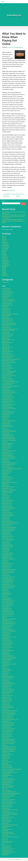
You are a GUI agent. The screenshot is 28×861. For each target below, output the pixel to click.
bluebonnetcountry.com (8, 340)
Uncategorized (10, 190)
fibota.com (4, 789)
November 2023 (5, 262)
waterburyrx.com (6, 652)
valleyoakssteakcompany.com (9, 658)
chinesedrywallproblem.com (8, 623)
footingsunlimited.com (7, 732)
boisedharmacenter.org (7, 491)
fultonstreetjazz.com (7, 365)
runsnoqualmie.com (6, 733)
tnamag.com (5, 674)
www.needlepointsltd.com (8, 739)
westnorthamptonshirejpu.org (9, 362)
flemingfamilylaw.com (7, 829)
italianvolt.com (5, 419)
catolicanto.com (6, 476)
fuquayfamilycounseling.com (9, 834)
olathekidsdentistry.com (8, 436)
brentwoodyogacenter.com (8, 748)
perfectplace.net (6, 481)
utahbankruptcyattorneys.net (9, 409)
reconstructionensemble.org (9, 631)
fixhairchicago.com (6, 661)
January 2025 (4, 244)
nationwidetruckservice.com (9, 637)
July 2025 (4, 236)
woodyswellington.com (7, 783)
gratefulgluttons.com (7, 503)
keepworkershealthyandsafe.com (10, 329)
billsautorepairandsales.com (8, 799)
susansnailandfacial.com (7, 708)
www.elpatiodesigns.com (8, 786)
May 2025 (4, 238)
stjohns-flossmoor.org (7, 626)
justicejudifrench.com (7, 578)
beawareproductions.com (8, 571)
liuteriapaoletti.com (7, 620)
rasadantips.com (6, 308)
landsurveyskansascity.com (8, 729)
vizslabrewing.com (6, 422)
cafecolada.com (6, 511)
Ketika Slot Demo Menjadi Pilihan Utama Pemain (12, 219)
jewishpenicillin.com (6, 466)
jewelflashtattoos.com (7, 335)
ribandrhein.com (6, 473)
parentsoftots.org (6, 688)
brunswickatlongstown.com (8, 586)
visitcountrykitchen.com (8, 604)
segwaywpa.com (6, 680)
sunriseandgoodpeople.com (8, 622)
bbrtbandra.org (5, 338)
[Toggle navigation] (2, 2)
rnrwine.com (5, 831)
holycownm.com (6, 635)
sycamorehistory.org (7, 766)
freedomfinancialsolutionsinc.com (10, 720)
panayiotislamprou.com (7, 355)
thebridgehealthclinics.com (8, 683)
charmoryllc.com (6, 518)
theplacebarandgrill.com (8, 650)
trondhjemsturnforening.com (9, 795)
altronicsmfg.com (6, 311)
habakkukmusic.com (6, 702)
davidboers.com (6, 694)
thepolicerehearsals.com (8, 524)
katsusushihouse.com (7, 556)
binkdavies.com (5, 542)
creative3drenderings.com (8, 689)
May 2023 (4, 271)
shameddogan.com (6, 686)
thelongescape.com (6, 598)
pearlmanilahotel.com (7, 343)
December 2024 (5, 245)
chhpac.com (5, 840)
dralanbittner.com (6, 424)
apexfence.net (5, 855)
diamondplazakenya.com (8, 796)
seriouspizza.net (6, 668)
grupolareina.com (6, 370)
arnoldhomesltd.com (7, 400)
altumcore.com (5, 671)
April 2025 (4, 239)
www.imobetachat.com (7, 695)
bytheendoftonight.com (8, 500)
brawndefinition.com (7, 538)
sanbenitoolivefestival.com (8, 508)
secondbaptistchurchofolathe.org (10, 837)
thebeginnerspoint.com (7, 514)
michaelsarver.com (6, 452)
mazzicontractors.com (7, 778)
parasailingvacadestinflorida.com (10, 814)
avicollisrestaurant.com (7, 647)
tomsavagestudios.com (7, 467)
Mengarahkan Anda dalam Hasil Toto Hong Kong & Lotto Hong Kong (13, 217)
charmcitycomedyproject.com (9, 569)
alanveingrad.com (6, 607)
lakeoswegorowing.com (7, 832)
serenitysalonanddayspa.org (8, 300)
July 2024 (4, 251)
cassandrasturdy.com (7, 506)
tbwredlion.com (6, 798)
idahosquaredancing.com (8, 413)
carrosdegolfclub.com (7, 385)
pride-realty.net (6, 816)
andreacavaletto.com (7, 488)
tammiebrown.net (6, 595)
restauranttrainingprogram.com (9, 463)
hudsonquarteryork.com (7, 787)
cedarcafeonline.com (7, 302)
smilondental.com (6, 446)
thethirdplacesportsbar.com (8, 780)
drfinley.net (4, 828)
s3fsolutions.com (6, 389)
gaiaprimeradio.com (6, 593)
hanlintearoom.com (6, 820)
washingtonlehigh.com (7, 754)
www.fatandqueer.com (7, 726)
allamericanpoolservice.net (8, 464)
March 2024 (4, 256)
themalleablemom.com (7, 581)
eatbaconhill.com (6, 312)
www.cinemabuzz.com (7, 762)
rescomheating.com (6, 846)
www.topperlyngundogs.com (9, 714)
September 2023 (5, 265)
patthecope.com (6, 665)
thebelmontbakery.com (7, 320)
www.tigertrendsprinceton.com (9, 711)
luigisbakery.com (6, 756)
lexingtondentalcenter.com (8, 458)
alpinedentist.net (6, 350)
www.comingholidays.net (8, 515)
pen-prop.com (5, 709)
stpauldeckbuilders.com (7, 730)
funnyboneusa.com (6, 628)
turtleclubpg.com (6, 638)
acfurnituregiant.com (7, 303)
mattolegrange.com (7, 599)
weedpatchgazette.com (8, 427)
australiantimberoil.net (7, 379)
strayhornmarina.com (7, 535)
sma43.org (4, 745)
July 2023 (4, 268)
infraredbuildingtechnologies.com (10, 382)
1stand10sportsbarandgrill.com (9, 440)
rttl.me (3, 844)
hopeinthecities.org (6, 502)
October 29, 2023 (11, 47)
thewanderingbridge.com (8, 580)
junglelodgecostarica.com (8, 601)
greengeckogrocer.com (7, 454)
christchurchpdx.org (6, 544)
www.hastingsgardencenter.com (9, 772)
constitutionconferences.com (9, 664)
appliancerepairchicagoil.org (9, 325)
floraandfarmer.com (6, 388)
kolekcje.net (5, 475)
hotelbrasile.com (6, 364)
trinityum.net (5, 777)
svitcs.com (4, 667)
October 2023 (5, 263)
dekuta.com (5, 760)
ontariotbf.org (5, 326)
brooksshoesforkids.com (8, 676)
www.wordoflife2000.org (8, 412)
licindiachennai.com (6, 294)
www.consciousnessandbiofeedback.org (11, 769)
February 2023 (5, 275)
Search (3, 201)
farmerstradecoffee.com (8, 691)
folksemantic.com (6, 416)
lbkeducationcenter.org (7, 478)
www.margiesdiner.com (7, 736)
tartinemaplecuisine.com (8, 587)
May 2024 (4, 254)
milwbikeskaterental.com (8, 613)
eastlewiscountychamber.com (9, 527)
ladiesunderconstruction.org (8, 376)
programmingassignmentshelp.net (10, 314)
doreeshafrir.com (6, 568)
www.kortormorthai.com (8, 724)
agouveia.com (5, 835)
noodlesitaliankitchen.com (8, 331)
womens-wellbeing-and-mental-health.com (12, 469)
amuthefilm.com (6, 548)
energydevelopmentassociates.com (10, 386)
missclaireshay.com (6, 288)
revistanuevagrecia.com (7, 563)
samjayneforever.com (7, 805)
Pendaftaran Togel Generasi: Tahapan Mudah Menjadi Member (13, 221)
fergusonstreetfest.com (7, 804)
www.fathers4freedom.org (8, 712)
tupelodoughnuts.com (7, 434)
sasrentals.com (5, 449)
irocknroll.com (5, 410)
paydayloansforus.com (7, 318)
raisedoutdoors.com (7, 406)
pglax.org (4, 617)
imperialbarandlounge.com (8, 404)
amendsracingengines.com (8, 723)
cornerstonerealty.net (7, 768)
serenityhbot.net (6, 705)
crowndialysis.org (6, 461)
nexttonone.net (6, 703)
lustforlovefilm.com (6, 550)
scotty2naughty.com (7, 566)
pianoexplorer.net (6, 774)
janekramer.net (5, 589)
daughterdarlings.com (7, 296)
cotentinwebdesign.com (8, 373)
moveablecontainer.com (8, 368)
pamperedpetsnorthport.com (9, 431)
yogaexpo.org (5, 485)
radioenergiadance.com (7, 352)
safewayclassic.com (6, 321)
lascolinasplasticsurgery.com (8, 742)
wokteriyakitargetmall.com (8, 457)
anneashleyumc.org (6, 727)
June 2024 (4, 253)
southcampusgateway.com (8, 356)
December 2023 (5, 260)
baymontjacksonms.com (7, 614)
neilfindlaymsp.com (6, 646)
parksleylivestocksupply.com (9, 490)
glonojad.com (5, 562)
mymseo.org (5, 838)
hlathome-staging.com (7, 455)
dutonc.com (5, 596)
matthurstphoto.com (7, 807)
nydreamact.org (6, 332)
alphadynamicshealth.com (8, 817)
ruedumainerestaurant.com (8, 559)
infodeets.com (5, 297)
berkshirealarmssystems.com (8, 421)
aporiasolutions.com (7, 679)
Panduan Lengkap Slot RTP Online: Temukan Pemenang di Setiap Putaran (13, 212)
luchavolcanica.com (6, 634)
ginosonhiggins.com (6, 608)
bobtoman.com (5, 346)
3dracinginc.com (6, 520)
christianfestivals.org (7, 602)
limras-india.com (6, 290)
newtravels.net (5, 317)
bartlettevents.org (6, 367)
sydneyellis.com (5, 460)
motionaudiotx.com (7, 843)
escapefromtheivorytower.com (9, 392)
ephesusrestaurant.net (7, 781)
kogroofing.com (6, 349)
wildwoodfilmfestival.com (8, 361)
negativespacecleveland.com (9, 619)
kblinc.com (4, 428)
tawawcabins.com (6, 415)
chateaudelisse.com (6, 358)
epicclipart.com (5, 341)
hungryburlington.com (7, 584)
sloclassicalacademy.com (8, 530)
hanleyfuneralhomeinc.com (8, 437)
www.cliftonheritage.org (8, 744)
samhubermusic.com (6, 853)
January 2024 (5, 259)
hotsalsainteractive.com (7, 299)
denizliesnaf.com (6, 662)
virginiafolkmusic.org (7, 470)
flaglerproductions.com (7, 536)
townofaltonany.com (7, 616)
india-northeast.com (7, 395)
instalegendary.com (6, 328)
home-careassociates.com (8, 487)
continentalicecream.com (8, 539)
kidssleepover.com (6, 315)
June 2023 (4, 269)
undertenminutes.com (7, 305)
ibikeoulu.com (5, 574)
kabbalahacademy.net (7, 445)
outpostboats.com (6, 499)
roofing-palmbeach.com (7, 397)
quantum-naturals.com (7, 801)
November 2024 (5, 247)
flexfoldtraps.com (6, 721)
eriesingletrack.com (6, 430)
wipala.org (4, 494)
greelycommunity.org (7, 557)
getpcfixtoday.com (6, 337)
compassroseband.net (7, 670)
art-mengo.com (5, 592)
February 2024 (5, 257)
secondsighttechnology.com (9, 451)
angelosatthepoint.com (7, 655)
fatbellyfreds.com (6, 784)
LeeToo (18, 859)
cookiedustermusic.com (7, 629)
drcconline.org (5, 649)
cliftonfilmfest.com (6, 403)
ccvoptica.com (5, 753)
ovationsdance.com (6, 472)
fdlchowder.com (6, 738)
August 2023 (4, 266)
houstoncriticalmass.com (8, 521)
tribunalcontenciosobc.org (8, 529)
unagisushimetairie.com (7, 334)
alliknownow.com (6, 526)
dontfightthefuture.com (8, 398)
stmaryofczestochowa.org (8, 577)
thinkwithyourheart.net (7, 407)
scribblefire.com (6, 484)
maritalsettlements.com (7, 611)
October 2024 (5, 248)
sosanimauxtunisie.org (7, 347)
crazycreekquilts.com (7, 541)
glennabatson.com (6, 533)
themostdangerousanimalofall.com (10, 523)
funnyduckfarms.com (7, 822)
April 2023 (4, 272)
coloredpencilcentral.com (8, 401)
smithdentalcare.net (7, 850)
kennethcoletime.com (7, 583)
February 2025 (5, 242)
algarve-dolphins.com (7, 605)
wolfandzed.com (6, 759)
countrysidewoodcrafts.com (9, 323)
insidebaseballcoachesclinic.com (9, 810)
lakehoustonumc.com (7, 700)
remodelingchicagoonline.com (9, 747)
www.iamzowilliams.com (8, 771)
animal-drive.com (6, 673)
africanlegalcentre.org (7, 554)
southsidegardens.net (7, 775)
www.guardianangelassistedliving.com (11, 793)
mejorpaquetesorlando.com (8, 439)
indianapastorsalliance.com (8, 656)
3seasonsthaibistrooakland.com (9, 482)
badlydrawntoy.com (7, 698)
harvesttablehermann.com (8, 383)
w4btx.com (4, 442)
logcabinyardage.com (7, 692)
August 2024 (4, 250)
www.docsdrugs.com (7, 735)
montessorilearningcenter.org (9, 802)
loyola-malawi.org (6, 496)
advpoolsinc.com (6, 653)
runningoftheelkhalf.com (8, 715)
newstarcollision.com (7, 448)
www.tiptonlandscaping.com (9, 750)
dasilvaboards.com (6, 532)
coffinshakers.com (6, 575)
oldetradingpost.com (7, 374)
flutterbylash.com (6, 819)
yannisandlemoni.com (7, 425)
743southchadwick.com (7, 394)
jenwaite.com (5, 823)
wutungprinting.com (7, 610)
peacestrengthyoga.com (8, 718)
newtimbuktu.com (6, 309)
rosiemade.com (5, 433)
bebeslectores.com (6, 377)
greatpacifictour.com (7, 640)
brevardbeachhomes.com (8, 391)
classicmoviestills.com (7, 509)
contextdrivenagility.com (8, 572)
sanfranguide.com (6, 517)
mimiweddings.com (6, 847)
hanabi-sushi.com (6, 757)
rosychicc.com (5, 497)
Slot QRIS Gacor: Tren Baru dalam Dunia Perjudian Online (14, 215)
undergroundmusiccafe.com (8, 852)
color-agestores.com (7, 493)
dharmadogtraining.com (7, 841)
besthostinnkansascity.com (8, 849)
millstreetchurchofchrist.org (8, 813)
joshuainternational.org (7, 706)
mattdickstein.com (6, 697)
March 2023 (4, 274)
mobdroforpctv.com (7, 505)
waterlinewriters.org (7, 685)
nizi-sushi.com (5, 590)
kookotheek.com (6, 353)
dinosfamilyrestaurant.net (8, 380)
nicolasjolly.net (5, 551)
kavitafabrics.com (6, 632)
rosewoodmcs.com (6, 765)
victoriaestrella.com (7, 641)
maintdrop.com (5, 344)
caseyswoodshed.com (7, 659)
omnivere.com (5, 306)
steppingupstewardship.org (8, 751)
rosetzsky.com (5, 560)
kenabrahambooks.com (7, 545)
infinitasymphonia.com (7, 553)
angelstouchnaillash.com (8, 443)
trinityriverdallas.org (7, 479)
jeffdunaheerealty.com (7, 717)
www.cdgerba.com (6, 790)
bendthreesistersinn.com (8, 625)
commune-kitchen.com (7, 547)
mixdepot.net (5, 763)
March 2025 (4, 241)
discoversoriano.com (7, 512)
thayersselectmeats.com (8, 677)
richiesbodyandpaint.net (8, 293)
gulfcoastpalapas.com (7, 682)
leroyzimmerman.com (7, 826)
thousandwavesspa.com (7, 643)
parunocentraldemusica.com (8, 792)
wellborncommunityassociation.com (10, 359)
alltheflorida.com (6, 808)
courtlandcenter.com (7, 644)
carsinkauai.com (5, 811)
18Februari (20, 47)
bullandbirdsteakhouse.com (8, 741)
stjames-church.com (6, 565)
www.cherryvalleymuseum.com (9, 371)
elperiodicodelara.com (7, 291)
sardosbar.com (5, 418)
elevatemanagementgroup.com (9, 825)
